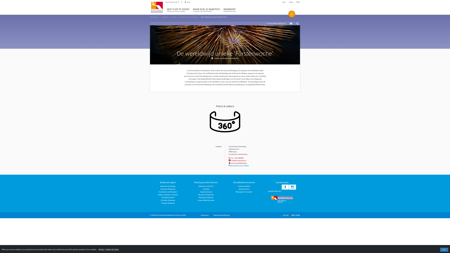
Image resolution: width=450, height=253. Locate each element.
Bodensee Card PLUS (206, 186)
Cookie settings (112, 249)
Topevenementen (206, 192)
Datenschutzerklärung (222, 215)
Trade (291, 2)
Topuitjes (206, 189)
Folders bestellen (244, 186)
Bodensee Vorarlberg (167, 186)
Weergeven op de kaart (239, 166)
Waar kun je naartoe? (206, 9)
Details (101, 249)
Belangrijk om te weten (244, 192)
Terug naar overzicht (276, 23)
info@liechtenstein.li (238, 160)
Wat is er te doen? (178, 9)
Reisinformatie (244, 189)
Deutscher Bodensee (168, 189)
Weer (188, 2)
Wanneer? (229, 9)
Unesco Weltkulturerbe (206, 200)
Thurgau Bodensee (168, 203)
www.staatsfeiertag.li (239, 163)
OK (444, 250)
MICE (298, 2)
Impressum (205, 215)
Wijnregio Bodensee (206, 197)
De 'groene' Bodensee (206, 194)
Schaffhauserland (167, 197)
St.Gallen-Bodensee (168, 200)
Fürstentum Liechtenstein (168, 192)
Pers (283, 2)
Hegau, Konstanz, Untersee (168, 194)
